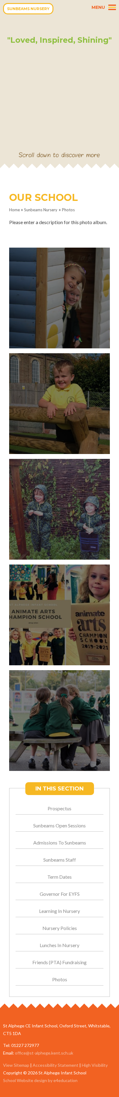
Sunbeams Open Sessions (59, 825)
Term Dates (59, 877)
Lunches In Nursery (59, 945)
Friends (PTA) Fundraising (59, 962)
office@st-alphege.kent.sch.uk (44, 1052)
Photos (68, 209)
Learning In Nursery (59, 911)
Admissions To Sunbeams (59, 842)
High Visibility (95, 1065)
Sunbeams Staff (59, 860)
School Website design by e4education (40, 1080)
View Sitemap (16, 1065)
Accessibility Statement (55, 1065)
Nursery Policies (59, 928)
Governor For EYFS (60, 894)
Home (14, 209)
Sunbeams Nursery (40, 209)
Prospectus (59, 808)
